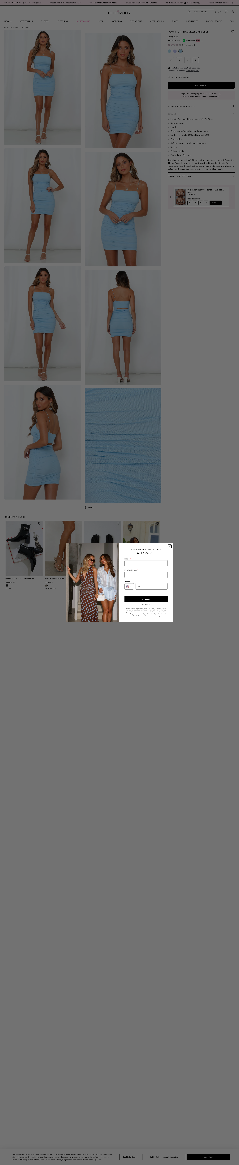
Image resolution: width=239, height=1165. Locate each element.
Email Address (131, 570)
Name (127, 559)
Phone (127, 581)
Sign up (146, 599)
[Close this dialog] (170, 546)
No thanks (146, 604)
